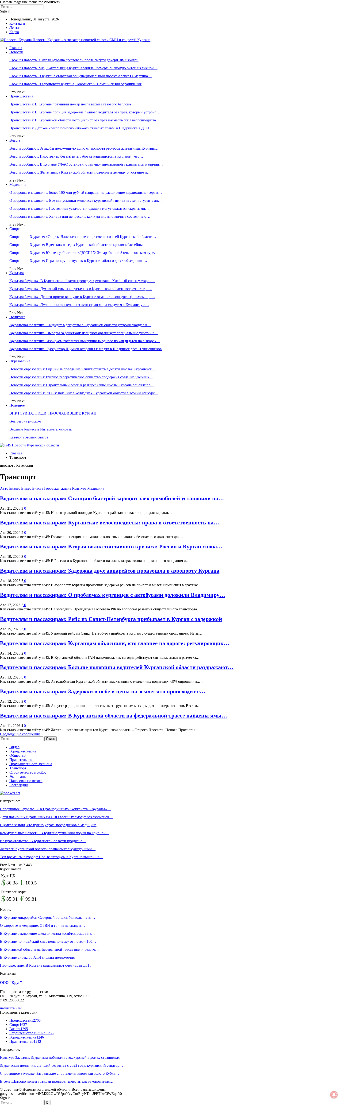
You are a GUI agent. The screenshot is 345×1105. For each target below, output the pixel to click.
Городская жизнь (57, 488)
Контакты (17, 23)
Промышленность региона (30, 764)
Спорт (14, 229)
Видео (26, 488)
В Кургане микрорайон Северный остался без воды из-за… (47, 917)
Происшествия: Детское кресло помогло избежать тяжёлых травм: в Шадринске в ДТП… (81, 128)
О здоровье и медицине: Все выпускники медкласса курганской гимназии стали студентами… (85, 200)
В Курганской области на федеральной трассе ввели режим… (49, 949)
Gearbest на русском (25, 421)
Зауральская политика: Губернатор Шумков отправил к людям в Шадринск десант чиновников (85, 349)
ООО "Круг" (11, 983)
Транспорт (17, 768)
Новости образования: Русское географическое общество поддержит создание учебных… (81, 377)
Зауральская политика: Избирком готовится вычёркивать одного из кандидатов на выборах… (84, 341)
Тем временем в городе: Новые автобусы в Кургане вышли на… (51, 857)
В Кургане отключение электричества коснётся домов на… (47, 933)
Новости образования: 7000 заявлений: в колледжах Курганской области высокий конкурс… (83, 393)
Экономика (18, 777)
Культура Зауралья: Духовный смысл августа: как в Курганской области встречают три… (80, 289)
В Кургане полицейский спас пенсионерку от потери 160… (48, 941)
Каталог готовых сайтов (28, 437)
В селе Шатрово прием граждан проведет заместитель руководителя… (56, 1081)
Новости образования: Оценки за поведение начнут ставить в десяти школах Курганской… (82, 369)
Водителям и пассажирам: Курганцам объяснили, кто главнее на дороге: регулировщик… (114, 643)
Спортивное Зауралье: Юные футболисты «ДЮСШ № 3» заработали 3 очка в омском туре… (83, 253)
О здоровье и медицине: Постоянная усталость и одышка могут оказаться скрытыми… (79, 208)
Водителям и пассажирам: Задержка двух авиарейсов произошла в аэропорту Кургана (109, 571)
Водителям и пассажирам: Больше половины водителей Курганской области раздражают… (117, 667)
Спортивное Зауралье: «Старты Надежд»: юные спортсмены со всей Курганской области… (82, 237)
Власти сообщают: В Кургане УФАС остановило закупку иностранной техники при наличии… (86, 164)
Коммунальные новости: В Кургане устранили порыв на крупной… (54, 833)
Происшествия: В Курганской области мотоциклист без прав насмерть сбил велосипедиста (82, 120)
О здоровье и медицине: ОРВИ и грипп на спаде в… (42, 925)
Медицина (17, 184)
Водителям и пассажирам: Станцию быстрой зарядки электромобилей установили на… (112, 498)
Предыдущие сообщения (20, 734)
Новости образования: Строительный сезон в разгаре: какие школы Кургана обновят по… (81, 385)
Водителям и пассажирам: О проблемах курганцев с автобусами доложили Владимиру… (112, 595)
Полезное (17, 405)
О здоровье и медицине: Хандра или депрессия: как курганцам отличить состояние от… (80, 216)
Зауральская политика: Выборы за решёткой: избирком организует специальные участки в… (83, 333)
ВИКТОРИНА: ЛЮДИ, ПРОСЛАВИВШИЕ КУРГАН (52, 413)
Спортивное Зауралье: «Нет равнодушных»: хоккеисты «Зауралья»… (55, 809)
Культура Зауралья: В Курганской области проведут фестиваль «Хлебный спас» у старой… (82, 281)
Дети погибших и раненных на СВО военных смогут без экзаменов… (56, 817)
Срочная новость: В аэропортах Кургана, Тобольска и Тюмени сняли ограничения (75, 84)
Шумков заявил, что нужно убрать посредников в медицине (48, 825)
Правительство (21, 760)
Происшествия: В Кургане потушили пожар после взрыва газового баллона (70, 104)
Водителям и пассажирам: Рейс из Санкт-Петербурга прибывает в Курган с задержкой (111, 619)
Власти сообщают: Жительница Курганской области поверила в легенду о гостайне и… (80, 172)
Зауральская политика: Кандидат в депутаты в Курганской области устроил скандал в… (80, 325)
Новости (16, 52)
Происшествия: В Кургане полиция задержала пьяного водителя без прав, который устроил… (84, 112)
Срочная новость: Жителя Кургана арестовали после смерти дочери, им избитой (73, 60)
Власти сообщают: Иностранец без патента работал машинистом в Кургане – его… (76, 156)
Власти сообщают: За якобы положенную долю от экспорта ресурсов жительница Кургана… (83, 148)
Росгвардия (18, 785)
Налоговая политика (25, 781)
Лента (14, 28)
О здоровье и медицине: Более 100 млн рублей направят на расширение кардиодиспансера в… (85, 192)
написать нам (11, 1008)
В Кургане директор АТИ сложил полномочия (37, 957)
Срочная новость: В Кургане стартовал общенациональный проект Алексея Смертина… (80, 76)
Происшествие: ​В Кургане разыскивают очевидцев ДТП (45, 965)
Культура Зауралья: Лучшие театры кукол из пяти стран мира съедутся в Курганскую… (79, 305)
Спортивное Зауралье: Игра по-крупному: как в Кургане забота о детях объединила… (78, 261)
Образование (19, 361)
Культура (16, 273)
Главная (15, 48)
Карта (14, 32)
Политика (17, 317)
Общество (17, 755)
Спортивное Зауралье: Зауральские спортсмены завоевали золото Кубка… (59, 1073)
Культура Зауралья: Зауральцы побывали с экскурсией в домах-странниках (60, 1057)
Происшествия (21, 96)
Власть (14, 140)
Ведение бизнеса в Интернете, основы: (40, 429)
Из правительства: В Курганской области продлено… (43, 841)
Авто (4, 488)
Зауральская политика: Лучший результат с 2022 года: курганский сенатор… (61, 1065)
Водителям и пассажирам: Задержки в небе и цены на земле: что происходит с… (102, 691)
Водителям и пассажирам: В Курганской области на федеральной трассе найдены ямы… (113, 716)
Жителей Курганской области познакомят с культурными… (48, 849)
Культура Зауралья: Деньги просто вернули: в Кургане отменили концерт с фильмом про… (82, 297)
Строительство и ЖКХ (27, 772)
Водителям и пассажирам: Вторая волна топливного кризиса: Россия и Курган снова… (111, 546)
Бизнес (14, 488)
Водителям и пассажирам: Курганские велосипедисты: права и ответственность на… (109, 523)
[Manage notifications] (334, 1094)
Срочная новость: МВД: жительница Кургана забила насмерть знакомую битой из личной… (83, 68)
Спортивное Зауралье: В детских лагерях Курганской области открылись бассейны (76, 245)
